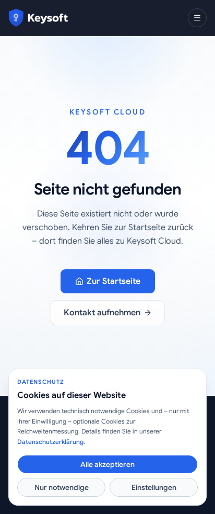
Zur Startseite (113, 281)
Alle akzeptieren (107, 464)
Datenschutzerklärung (50, 442)
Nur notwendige (61, 487)
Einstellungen (154, 487)
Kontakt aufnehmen (102, 312)
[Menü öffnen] (197, 17)
